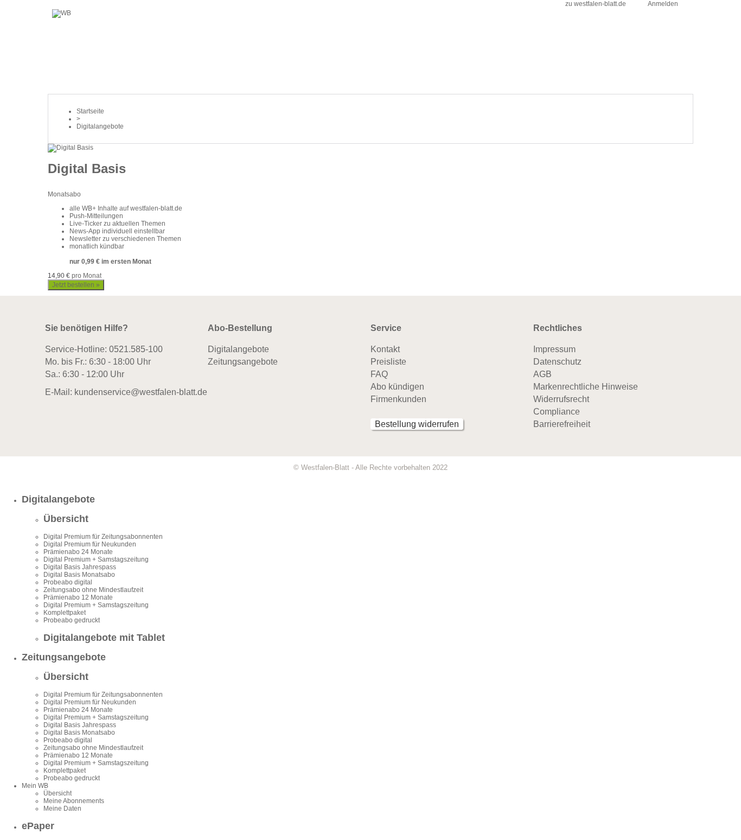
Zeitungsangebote (243, 361)
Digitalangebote (238, 349)
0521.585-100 (136, 349)
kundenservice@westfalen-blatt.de (140, 392)
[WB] (61, 13)
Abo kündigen (397, 386)
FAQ (379, 374)
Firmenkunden (398, 399)
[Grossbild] (70, 147)
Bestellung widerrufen (417, 424)
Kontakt (385, 349)
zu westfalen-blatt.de (595, 4)
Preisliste (388, 361)
